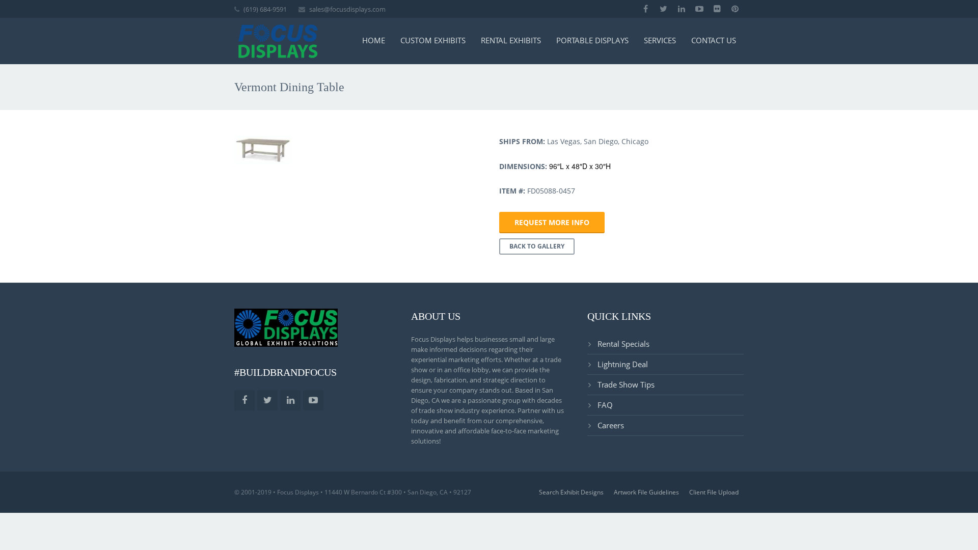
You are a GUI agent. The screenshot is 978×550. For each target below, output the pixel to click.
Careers (610, 425)
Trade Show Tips (626, 384)
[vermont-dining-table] (263, 149)
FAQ (605, 405)
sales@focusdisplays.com (347, 9)
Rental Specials (623, 344)
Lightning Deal (622, 364)
